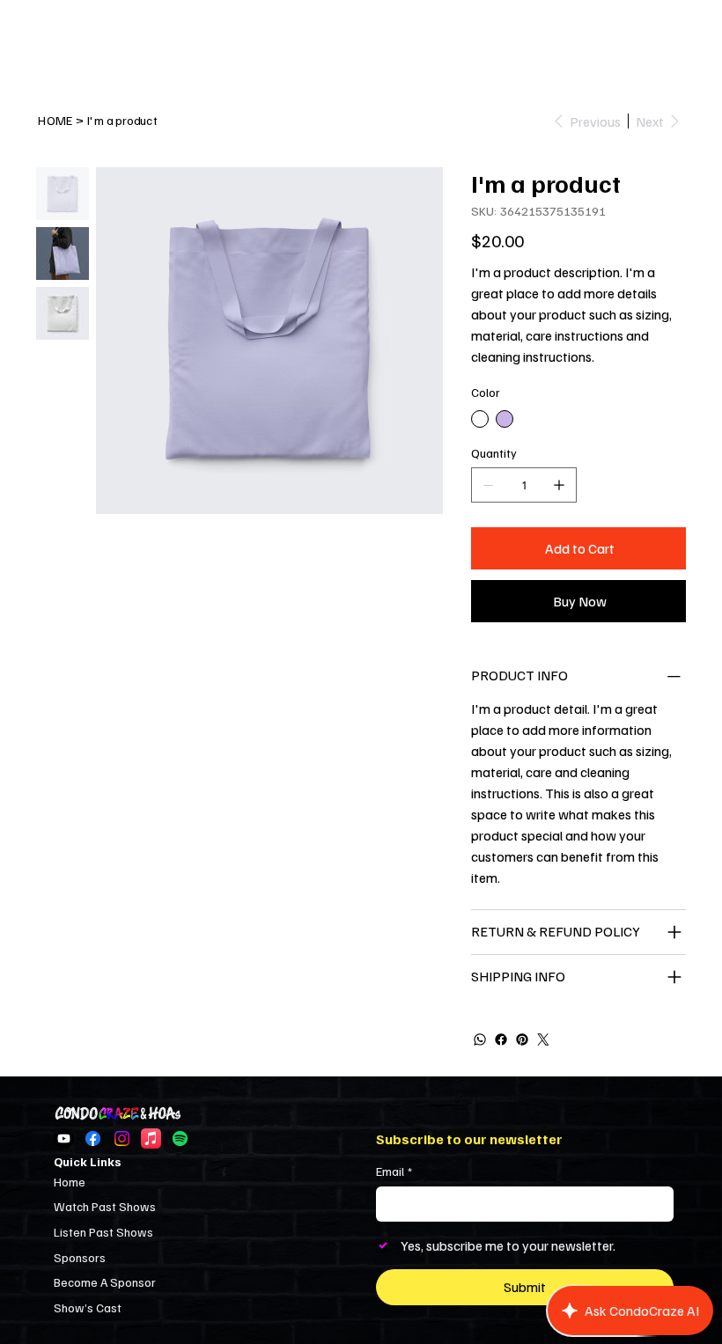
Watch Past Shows (105, 1206)
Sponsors (80, 1257)
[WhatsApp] (480, 1039)
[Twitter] (543, 1039)
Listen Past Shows (103, 1231)
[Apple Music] (151, 1138)
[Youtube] (64, 1138)
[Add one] (559, 485)
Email (394, 1171)
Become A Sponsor (105, 1281)
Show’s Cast (88, 1307)
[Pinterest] (522, 1039)
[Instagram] (122, 1138)
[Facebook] (501, 1039)
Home (69, 1181)
